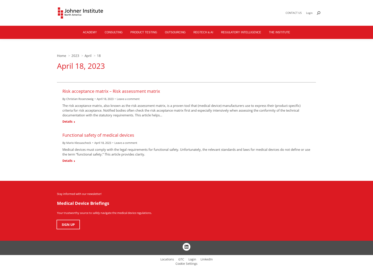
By (77, 99)
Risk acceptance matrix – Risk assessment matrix (111, 91)
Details (67, 122)
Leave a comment (128, 99)
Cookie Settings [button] (186, 264)
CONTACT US (294, 13)
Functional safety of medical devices (98, 135)
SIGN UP (68, 224)
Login (309, 13)
